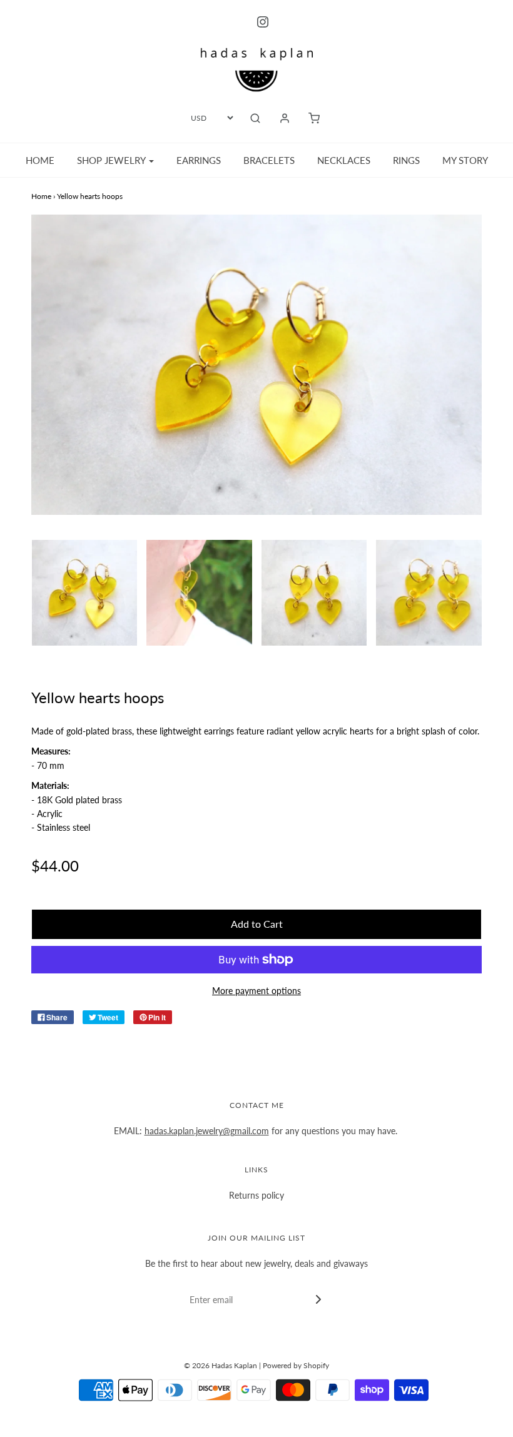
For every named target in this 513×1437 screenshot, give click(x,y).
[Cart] (314, 118)
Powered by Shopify (296, 1365)
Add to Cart (257, 924)
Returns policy (256, 1195)
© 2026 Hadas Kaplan (220, 1365)
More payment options (256, 990)
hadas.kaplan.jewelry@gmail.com (207, 1130)
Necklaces (343, 160)
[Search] (255, 118)
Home (40, 160)
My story (465, 160)
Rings (406, 160)
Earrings (198, 160)
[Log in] (284, 118)
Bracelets (269, 160)
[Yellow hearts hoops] (84, 593)
